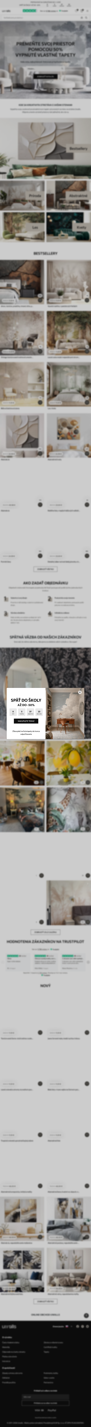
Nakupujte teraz (26, 721)
